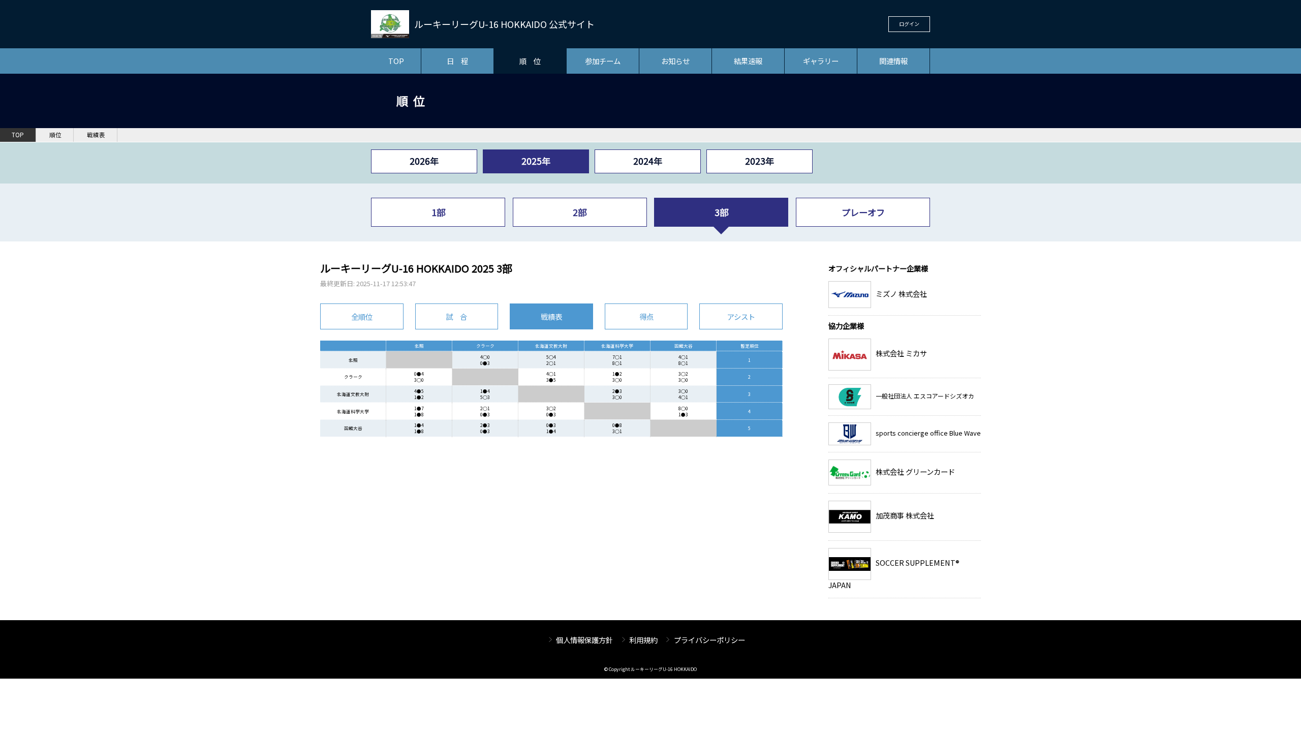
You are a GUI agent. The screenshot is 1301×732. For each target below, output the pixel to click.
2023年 (759, 161)
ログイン (909, 23)
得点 (646, 316)
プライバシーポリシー (709, 639)
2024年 (647, 161)
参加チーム (603, 60)
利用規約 (643, 639)
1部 (438, 212)
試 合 (456, 316)
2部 (579, 212)
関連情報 (893, 60)
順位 (55, 135)
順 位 (530, 60)
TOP (396, 60)
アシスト (741, 316)
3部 (721, 212)
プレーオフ (863, 212)
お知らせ (675, 60)
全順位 (362, 316)
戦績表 (96, 135)
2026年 (424, 161)
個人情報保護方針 (584, 639)
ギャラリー (821, 60)
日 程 (457, 60)
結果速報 (748, 60)
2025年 (535, 161)
